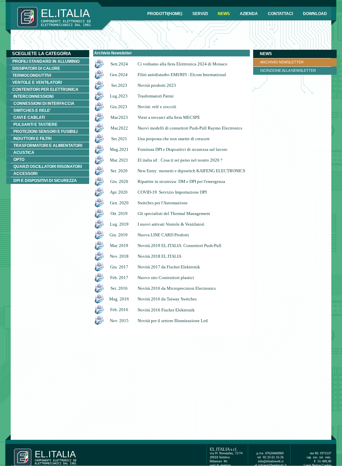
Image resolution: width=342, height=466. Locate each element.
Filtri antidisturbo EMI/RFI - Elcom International (182, 74)
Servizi (200, 13)
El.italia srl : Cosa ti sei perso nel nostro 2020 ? (180, 160)
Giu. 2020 (119, 181)
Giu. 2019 (119, 234)
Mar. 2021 (119, 160)
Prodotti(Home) (164, 13)
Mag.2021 (119, 149)
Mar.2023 (119, 117)
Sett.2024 (119, 63)
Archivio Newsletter (282, 62)
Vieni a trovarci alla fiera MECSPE (169, 117)
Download (315, 13)
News (224, 13)
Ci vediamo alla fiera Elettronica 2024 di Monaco (182, 63)
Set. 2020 (119, 170)
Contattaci (280, 13)
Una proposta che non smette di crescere (174, 138)
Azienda (249, 13)
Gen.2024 (119, 74)
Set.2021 (119, 138)
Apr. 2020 (119, 192)
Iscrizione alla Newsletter (288, 70)
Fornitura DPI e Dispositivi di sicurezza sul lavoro (182, 149)
